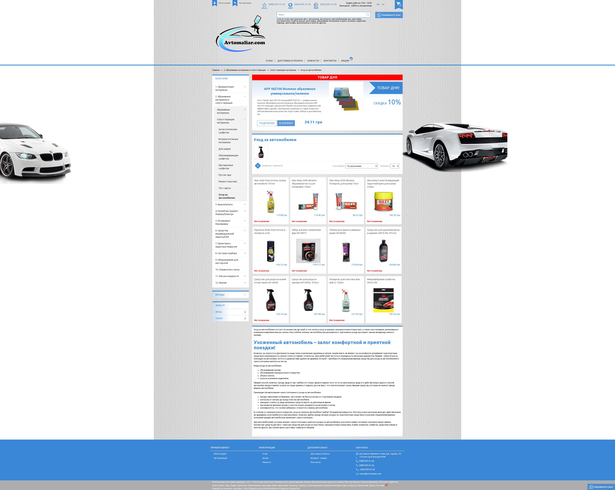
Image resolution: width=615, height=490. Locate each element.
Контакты (330, 60)
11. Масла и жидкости (227, 276)
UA (383, 4)
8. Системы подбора (226, 253)
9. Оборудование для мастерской (226, 261)
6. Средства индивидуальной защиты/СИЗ (224, 233)
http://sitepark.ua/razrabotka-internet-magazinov (266, 488)
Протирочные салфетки (226, 167)
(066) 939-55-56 (303, 4)
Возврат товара (319, 458)
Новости (313, 60)
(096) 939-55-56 (277, 4)
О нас (269, 60)
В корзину (286, 123)
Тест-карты (225, 188)
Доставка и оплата (290, 60)
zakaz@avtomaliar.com (370, 474)
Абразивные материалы (223, 111)
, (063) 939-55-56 (367, 469)
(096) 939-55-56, (366, 461)
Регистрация (224, 3)
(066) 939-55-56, (366, 465)
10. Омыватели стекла (227, 269)
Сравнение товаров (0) (272, 166)
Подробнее (267, 123)
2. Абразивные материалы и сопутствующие (224, 99)
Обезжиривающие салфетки (228, 157)
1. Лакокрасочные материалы (224, 88)
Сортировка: (338, 166)
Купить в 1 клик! (346, 265)
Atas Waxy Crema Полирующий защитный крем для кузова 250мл (383, 183)
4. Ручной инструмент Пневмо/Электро (226, 212)
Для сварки (225, 149)
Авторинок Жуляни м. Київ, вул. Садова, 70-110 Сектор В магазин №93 (380, 455)
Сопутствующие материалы (225, 121)
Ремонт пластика (228, 181)
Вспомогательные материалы (228, 141)
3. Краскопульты (224, 204)
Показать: (385, 166)
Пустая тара (225, 175)
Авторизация (245, 3)
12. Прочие (221, 282)
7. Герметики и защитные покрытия (226, 245)
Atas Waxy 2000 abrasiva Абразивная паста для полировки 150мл (304, 183)
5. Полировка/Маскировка (222, 222)
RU (378, 4)
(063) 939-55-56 (328, 4)
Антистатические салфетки (228, 131)
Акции (345, 60)
